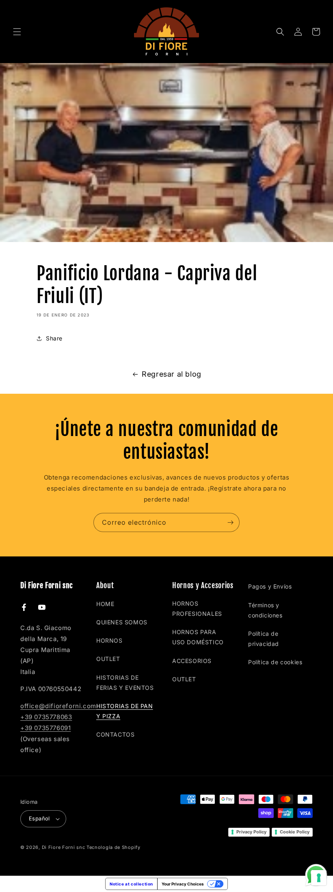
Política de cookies (275, 662)
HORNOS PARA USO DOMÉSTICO (198, 637)
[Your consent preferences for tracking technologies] (319, 877)
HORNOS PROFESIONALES (197, 608)
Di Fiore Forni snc (63, 847)
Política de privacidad (263, 638)
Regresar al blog (171, 374)
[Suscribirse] (230, 522)
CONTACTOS (115, 734)
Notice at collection (131, 883)
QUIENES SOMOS (121, 622)
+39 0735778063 (46, 717)
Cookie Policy (294, 832)
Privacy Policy (251, 832)
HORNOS (109, 640)
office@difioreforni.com (58, 706)
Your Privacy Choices (183, 883)
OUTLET (108, 658)
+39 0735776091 (45, 728)
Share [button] (54, 338)
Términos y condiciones (265, 610)
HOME (105, 603)
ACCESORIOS (192, 660)
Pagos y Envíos (270, 586)
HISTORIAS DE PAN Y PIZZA (124, 711)
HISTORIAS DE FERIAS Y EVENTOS (125, 682)
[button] (17, 32)
